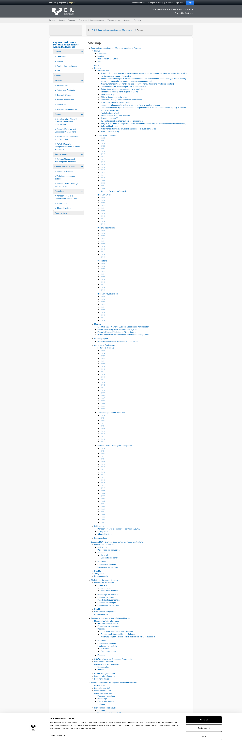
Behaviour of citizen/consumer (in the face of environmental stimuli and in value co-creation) (137, 83)
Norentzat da (99, 685)
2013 (103, 169)
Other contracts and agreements (114, 191)
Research (98, 68)
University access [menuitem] (97, 20)
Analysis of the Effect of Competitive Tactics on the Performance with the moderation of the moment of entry (143, 123)
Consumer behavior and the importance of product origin (123, 86)
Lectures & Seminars (105, 347)
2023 (103, 143)
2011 (103, 175)
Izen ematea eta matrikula (107, 567)
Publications (102, 260)
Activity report (102, 531)
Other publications (104, 534)
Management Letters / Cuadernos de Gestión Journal (118, 528)
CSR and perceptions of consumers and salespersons (122, 121)
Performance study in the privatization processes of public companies (128, 128)
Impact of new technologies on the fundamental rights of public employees (130, 105)
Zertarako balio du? (102, 688)
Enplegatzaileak (103, 667)
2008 (103, 183)
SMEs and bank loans (109, 126)
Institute (97, 50)
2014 (103, 167)
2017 (103, 159)
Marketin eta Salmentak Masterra (104, 580)
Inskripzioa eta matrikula (107, 646)
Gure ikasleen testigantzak (104, 611)
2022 (103, 146)
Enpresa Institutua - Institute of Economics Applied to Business (116, 48)
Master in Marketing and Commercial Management (117, 329)
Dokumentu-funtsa (101, 679)
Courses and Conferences (104, 345)
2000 (103, 514)
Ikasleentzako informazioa (104, 676)
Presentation (102, 53)
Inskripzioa (105, 648)
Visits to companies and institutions (111, 412)
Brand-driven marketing (110, 131)
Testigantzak (99, 573)
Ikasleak (100, 669)
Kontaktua (101, 655)
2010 (103, 177)
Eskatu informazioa (108, 651)
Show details (56, 735)
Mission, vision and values (107, 58)
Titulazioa (101, 704)
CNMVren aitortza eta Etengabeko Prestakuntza (113, 659)
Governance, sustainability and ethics (115, 102)
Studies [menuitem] (62, 20)
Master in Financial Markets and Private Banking (116, 332)
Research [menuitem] (83, 20)
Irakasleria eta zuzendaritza (108, 600)
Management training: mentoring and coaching (119, 91)
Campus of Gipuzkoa (174, 2)
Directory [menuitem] (137, 20)
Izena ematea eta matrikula (108, 605)
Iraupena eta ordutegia (106, 602)
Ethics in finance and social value (114, 97)
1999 (103, 517)
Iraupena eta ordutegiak (107, 564)
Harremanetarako (101, 576)
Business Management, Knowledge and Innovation (117, 341)
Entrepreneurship (107, 94)
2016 (103, 161)
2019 (103, 154)
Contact (97, 65)
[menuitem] (52, 2)
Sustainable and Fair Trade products (115, 115)
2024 (103, 140)
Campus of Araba (138, 2)
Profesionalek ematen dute (105, 707)
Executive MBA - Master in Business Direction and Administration (123, 326)
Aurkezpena (102, 547)
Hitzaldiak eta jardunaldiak (104, 673)
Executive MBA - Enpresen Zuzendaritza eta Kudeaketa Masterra (117, 542)
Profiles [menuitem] (52, 20)
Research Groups (104, 194)
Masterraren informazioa (104, 544)
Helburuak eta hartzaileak (107, 623)
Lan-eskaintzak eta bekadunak (106, 664)
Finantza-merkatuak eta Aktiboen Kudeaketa (118, 634)
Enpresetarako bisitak (109, 557)
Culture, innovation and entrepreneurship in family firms (123, 89)
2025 (103, 138)
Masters (97, 324)
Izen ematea (106, 588)
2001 (103, 511)
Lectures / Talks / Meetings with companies (114, 445)
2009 (103, 180)
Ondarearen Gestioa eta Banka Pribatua (117, 631)
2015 (103, 164)
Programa (101, 629)
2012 (103, 172)
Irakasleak (101, 561)
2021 (103, 148)
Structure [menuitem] (71, 20)
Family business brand (110, 113)
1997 (103, 522)
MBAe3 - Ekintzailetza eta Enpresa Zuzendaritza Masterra (114, 682)
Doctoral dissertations (106, 227)
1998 (103, 519)
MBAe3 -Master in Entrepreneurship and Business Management (122, 334)
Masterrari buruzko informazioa (106, 621)
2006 (103, 188)
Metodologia (102, 698)
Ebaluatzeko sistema (105, 701)
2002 (103, 509)
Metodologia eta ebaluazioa (108, 550)
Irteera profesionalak (102, 690)
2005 (103, 403)
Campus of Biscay (155, 2)
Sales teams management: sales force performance (121, 99)
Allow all (204, 720)
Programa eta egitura (105, 597)
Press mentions (100, 538)
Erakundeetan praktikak (103, 661)
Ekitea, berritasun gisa (103, 693)
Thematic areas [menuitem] (114, 20)
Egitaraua (101, 552)
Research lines (103, 70)
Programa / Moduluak (106, 696)
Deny (204, 736)
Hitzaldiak (104, 555)
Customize (202, 728)
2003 (103, 408)
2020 (103, 151)
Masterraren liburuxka (109, 590)
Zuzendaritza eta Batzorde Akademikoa (113, 713)
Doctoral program (101, 338)
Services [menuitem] (127, 20)
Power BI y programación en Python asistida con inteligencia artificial (128, 636)
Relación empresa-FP (109, 118)
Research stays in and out (107, 293)
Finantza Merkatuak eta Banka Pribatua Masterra (110, 618)
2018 (103, 156)
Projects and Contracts (106, 135)
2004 (103, 406)
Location (100, 56)
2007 (103, 185)
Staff (99, 61)
